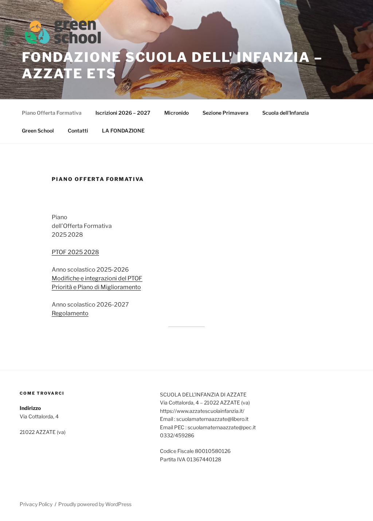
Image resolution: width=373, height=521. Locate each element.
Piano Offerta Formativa (52, 113)
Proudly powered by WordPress (94, 504)
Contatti (78, 130)
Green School (38, 130)
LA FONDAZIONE (123, 130)
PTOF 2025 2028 (75, 252)
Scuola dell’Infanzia (285, 113)
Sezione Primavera (225, 113)
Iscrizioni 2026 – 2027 (122, 113)
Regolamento (70, 313)
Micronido (176, 113)
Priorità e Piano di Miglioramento (96, 287)
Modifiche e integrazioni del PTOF (97, 278)
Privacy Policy (36, 504)
